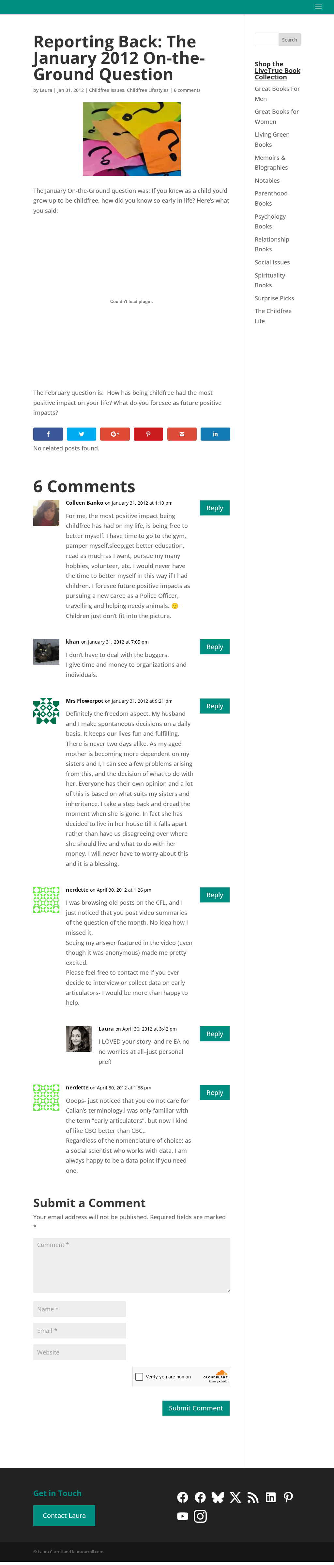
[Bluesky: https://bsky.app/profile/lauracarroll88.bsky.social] (217, 1502)
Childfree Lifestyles (148, 90)
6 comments (187, 90)
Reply (214, 507)
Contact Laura (64, 1515)
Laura (46, 90)
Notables (267, 180)
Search (289, 40)
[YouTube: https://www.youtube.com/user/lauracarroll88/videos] (182, 1520)
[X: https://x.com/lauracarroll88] (235, 1502)
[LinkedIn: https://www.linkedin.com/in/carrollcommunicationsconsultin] (270, 1502)
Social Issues (272, 262)
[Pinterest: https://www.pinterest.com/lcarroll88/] (288, 1502)
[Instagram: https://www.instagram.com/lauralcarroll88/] (200, 1520)
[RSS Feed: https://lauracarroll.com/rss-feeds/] (253, 1502)
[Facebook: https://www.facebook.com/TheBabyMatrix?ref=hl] (200, 1502)
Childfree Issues (106, 90)
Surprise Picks (274, 298)
